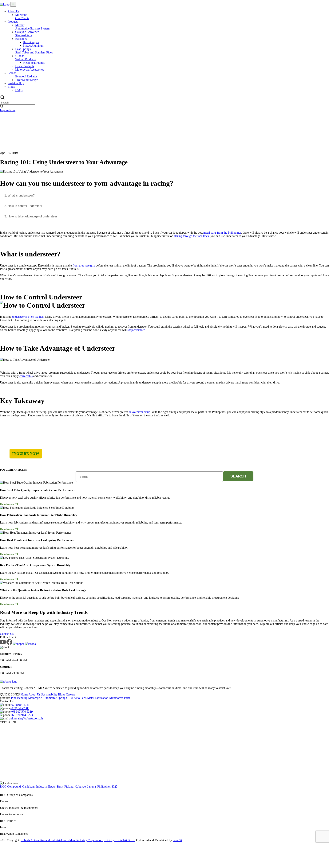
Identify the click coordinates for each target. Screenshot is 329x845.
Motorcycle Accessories (29, 69)
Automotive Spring (53, 697)
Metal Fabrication (97, 697)
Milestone (21, 14)
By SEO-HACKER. (122, 840)
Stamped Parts (23, 35)
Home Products (24, 66)
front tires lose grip (84, 265)
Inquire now (25, 453)
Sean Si (177, 840)
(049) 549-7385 (19, 708)
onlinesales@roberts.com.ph (25, 718)
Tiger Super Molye (26, 79)
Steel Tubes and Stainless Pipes (34, 52)
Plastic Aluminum (33, 45)
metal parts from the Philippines (222, 232)
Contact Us (7, 633)
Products (13, 21)
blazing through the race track (191, 236)
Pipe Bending (19, 697)
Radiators (21, 38)
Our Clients (22, 18)
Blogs (11, 86)
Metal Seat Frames (34, 62)
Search (238, 476)
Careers (70, 694)
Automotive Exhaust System (32, 28)
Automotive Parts (119, 697)
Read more (7, 504)
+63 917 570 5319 (21, 711)
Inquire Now (7, 110)
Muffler (19, 25)
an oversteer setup (139, 412)
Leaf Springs (23, 49)
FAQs (18, 90)
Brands (12, 73)
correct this (26, 376)
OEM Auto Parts (76, 697)
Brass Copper (31, 42)
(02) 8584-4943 (19, 704)
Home (24, 694)
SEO (107, 840)
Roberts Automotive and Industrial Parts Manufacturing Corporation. (62, 840)
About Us (13, 11)
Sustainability (16, 83)
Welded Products (25, 59)
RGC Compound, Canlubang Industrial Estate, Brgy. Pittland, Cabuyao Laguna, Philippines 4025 (58, 786)
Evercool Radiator (26, 76)
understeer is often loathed (28, 316)
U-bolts (19, 55)
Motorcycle (35, 697)
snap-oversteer (136, 330)
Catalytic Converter (27, 31)
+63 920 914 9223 (21, 715)
